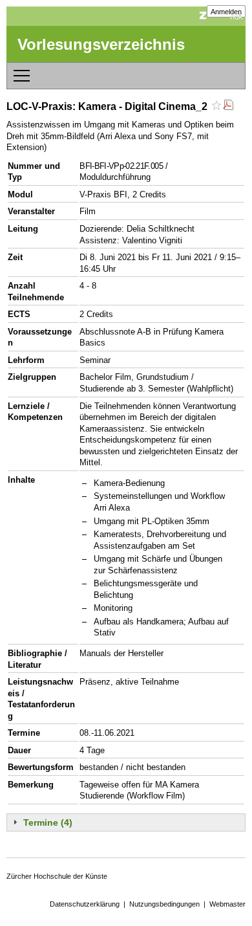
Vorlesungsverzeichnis (101, 44)
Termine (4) (47, 822)
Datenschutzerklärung (85, 904)
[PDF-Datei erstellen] (228, 106)
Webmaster (227, 904)
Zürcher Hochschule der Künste (56, 876)
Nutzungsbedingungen (164, 904)
